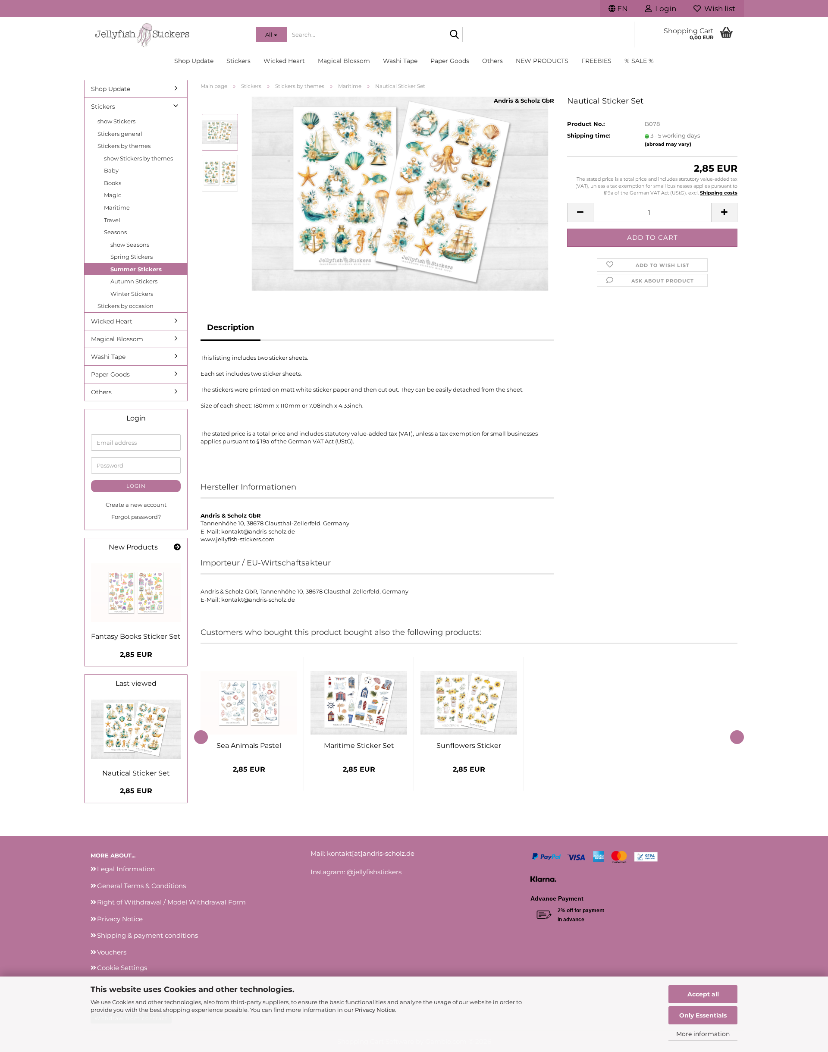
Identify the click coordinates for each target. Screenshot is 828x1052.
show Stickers (116, 121)
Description (230, 327)
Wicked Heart (284, 61)
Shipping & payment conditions (147, 935)
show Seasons (129, 244)
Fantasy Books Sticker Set (136, 636)
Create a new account (136, 504)
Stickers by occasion (125, 305)
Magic (112, 195)
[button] (618, 8)
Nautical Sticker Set (136, 773)
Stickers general (119, 133)
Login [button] (664, 8)
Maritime (117, 207)
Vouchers (111, 952)
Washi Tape (400, 61)
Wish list (718, 8)
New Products (542, 61)
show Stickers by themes (138, 158)
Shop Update (193, 61)
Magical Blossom (344, 61)
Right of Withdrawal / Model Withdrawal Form (171, 902)
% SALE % (639, 61)
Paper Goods (449, 61)
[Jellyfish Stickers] (167, 34)
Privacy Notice (375, 1009)
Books (112, 182)
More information (703, 1034)
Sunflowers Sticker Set (468, 745)
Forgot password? (136, 516)
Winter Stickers (131, 293)
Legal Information (126, 869)
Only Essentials (703, 1015)
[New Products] (177, 548)
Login (136, 486)
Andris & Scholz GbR (524, 100)
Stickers (238, 61)
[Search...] (454, 35)
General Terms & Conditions (141, 886)
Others (492, 61)
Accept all (703, 994)
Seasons (115, 232)
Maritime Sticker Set (359, 745)
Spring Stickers (131, 256)
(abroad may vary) (668, 144)
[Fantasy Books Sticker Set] (136, 592)
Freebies (596, 61)
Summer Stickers (136, 269)
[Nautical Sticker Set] (400, 192)
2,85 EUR (136, 654)
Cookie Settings (122, 968)
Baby (111, 170)
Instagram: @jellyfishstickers (355, 872)
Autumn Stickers (133, 281)
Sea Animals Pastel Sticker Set (248, 745)
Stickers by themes (124, 145)
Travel (112, 220)
